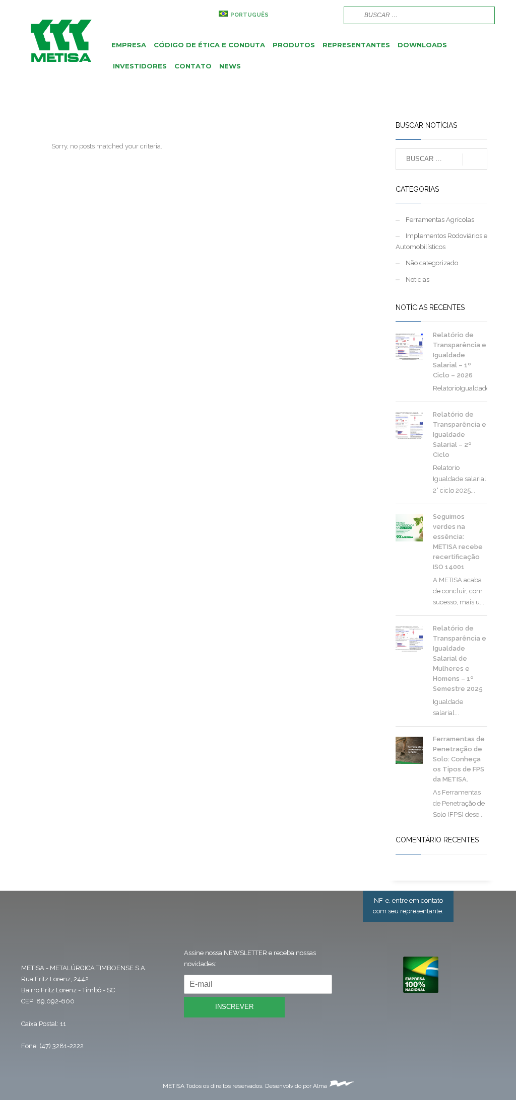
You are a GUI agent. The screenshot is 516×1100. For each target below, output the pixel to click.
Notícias (417, 279)
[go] (350, 14)
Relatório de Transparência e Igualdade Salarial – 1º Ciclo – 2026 (459, 355)
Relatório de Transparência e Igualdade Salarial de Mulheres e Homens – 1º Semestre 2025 (459, 658)
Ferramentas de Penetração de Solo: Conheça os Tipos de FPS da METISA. (459, 759)
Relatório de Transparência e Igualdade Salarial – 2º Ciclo (459, 434)
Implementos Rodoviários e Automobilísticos (441, 241)
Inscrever (234, 1006)
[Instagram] (310, 15)
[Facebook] (295, 15)
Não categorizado (432, 263)
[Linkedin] (326, 15)
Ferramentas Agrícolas (440, 219)
